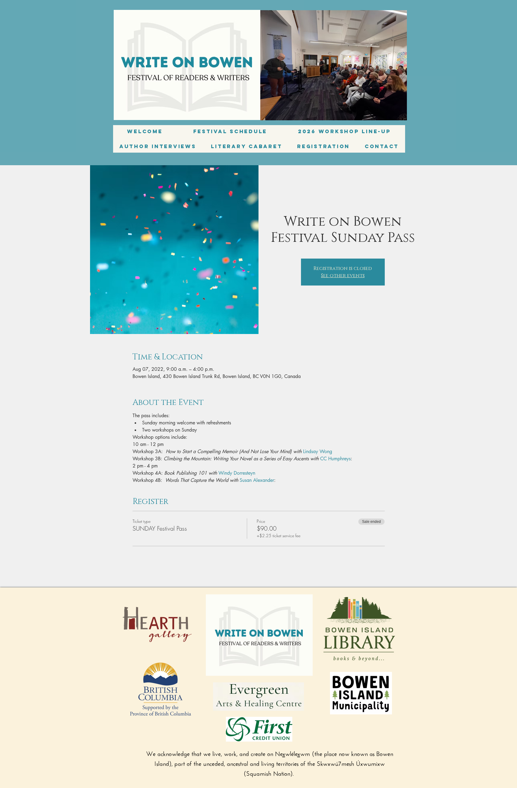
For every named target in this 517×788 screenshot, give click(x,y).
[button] (158, 146)
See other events (343, 275)
